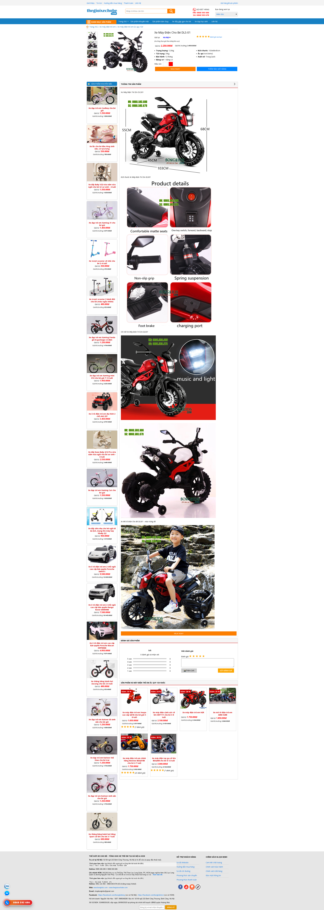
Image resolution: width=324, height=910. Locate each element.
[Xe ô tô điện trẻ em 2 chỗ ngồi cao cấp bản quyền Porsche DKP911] (102, 563)
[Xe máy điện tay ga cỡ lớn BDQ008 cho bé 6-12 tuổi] (163, 753)
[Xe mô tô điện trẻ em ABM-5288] (222, 703)
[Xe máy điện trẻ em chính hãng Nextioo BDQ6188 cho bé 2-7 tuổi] (134, 750)
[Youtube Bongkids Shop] (186, 889)
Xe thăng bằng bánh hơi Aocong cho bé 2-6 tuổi (102, 682)
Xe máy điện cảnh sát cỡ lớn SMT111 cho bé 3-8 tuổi (164, 714)
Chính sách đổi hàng (214, 871)
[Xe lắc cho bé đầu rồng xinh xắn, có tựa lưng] (102, 142)
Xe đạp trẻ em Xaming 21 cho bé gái (102, 224)
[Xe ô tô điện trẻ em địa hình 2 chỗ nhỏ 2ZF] (102, 410)
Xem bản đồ (157, 875)
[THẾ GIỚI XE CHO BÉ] (102, 14)
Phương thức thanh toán (187, 879)
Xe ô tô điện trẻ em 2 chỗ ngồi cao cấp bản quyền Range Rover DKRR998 (102, 607)
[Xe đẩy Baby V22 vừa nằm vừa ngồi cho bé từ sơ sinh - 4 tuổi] (102, 180)
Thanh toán (128, 3)
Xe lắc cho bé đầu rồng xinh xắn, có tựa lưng (102, 147)
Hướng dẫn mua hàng (113, 3)
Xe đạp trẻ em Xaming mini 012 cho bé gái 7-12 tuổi (102, 376)
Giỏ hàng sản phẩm (229, 3)
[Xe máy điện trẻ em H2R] (193, 708)
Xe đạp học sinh (201, 21)
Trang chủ (122, 21)
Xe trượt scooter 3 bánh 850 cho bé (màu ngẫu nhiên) (102, 300)
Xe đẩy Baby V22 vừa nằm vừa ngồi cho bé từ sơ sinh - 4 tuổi (102, 185)
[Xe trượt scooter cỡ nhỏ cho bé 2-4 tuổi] (102, 257)
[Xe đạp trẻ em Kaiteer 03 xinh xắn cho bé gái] (102, 715)
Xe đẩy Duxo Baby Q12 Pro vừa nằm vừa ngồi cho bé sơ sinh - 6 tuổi (102, 454)
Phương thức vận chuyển (187, 875)
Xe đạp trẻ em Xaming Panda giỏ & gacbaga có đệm (102, 338)
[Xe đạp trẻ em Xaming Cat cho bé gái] (102, 486)
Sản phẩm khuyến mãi (139, 21)
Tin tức (99, 3)
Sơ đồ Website (182, 862)
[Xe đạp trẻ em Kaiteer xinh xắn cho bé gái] (102, 792)
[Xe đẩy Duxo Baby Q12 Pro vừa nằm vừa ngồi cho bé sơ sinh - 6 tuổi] (102, 448)
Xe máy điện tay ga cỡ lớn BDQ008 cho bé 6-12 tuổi (164, 759)
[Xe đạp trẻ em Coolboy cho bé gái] (102, 104)
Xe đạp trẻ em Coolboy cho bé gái (102, 109)
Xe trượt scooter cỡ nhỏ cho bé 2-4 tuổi (102, 262)
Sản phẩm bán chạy (160, 21)
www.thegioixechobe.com (118, 887)
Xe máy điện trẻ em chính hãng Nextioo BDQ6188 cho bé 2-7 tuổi (134, 760)
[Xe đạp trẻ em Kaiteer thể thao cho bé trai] (102, 754)
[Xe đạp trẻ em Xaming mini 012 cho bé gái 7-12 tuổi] (102, 372)
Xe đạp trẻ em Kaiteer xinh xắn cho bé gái (102, 797)
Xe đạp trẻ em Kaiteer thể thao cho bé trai (102, 759)
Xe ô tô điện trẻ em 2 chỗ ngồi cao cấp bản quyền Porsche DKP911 (102, 569)
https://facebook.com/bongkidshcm (151, 895)
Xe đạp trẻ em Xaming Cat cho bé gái (102, 491)
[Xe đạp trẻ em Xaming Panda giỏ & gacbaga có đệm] (102, 333)
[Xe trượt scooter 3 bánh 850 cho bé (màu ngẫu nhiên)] (102, 295)
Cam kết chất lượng (214, 862)
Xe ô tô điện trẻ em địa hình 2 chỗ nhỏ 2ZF (102, 415)
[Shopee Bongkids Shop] (192, 889)
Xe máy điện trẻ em (108, 27)
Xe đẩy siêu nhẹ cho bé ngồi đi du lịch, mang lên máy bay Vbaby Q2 (102, 530)
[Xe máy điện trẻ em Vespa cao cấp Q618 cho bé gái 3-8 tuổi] (134, 703)
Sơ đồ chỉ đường (183, 871)
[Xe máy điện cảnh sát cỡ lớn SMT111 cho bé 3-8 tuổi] (163, 703)
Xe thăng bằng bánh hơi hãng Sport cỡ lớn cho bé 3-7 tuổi (102, 835)
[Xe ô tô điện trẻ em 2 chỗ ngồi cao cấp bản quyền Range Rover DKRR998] (102, 601)
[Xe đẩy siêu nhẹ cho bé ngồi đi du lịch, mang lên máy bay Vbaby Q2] (102, 524)
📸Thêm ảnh (189, 670)
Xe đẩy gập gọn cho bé (181, 21)
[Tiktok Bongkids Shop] (198, 889)
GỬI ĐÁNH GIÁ (226, 670)
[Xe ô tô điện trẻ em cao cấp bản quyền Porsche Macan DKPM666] (102, 639)
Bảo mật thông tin (213, 875)
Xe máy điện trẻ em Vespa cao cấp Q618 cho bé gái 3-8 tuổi (134, 714)
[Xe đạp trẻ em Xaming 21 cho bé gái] (102, 219)
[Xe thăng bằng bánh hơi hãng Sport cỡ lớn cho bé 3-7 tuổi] (102, 830)
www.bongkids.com (101, 887)
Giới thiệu (90, 3)
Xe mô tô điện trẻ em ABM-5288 (222, 713)
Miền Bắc (220, 14)
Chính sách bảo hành (214, 867)
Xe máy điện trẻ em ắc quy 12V (130, 27)
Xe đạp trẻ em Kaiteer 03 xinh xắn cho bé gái (102, 720)
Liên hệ (138, 3)
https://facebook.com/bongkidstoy (111, 895)
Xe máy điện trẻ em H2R (193, 712)
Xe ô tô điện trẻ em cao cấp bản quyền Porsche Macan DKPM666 (102, 645)
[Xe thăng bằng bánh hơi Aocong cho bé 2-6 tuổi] (102, 677)
